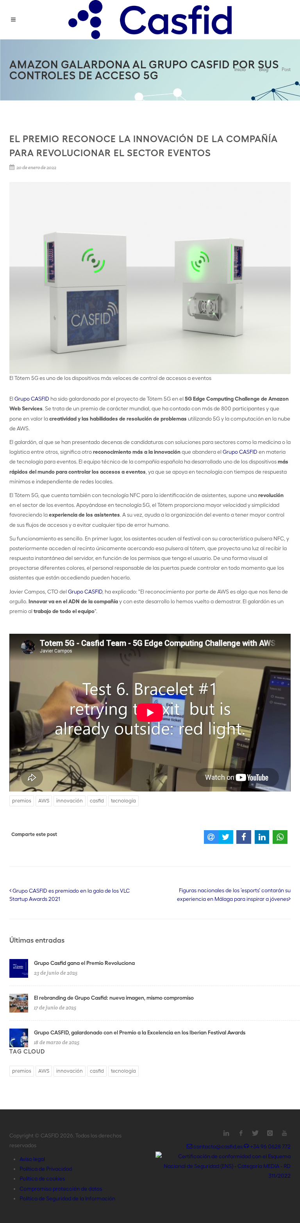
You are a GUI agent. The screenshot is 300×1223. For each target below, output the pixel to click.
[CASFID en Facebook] (241, 1133)
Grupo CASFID (31, 399)
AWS (43, 801)
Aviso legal (32, 1159)
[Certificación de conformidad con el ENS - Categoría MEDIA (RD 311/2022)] (223, 1165)
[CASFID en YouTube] (284, 1133)
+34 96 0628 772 (270, 1146)
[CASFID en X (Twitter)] (255, 1133)
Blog (263, 69)
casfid (97, 801)
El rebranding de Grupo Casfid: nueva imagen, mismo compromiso (114, 998)
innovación (69, 801)
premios (21, 801)
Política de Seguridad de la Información (67, 1198)
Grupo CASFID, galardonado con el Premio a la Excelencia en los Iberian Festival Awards (139, 1032)
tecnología (123, 801)
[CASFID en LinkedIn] (226, 1133)
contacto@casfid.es (218, 1146)
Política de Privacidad (46, 1169)
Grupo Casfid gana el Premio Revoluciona (84, 963)
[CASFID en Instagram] (270, 1133)
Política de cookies (42, 1178)
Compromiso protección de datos (61, 1189)
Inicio (240, 69)
